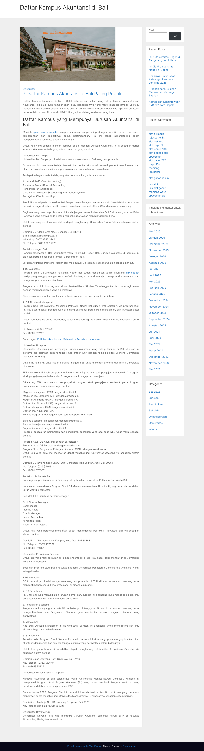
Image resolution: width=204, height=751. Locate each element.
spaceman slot (157, 195)
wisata (153, 429)
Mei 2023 (155, 369)
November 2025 (159, 250)
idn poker (154, 171)
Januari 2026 (157, 237)
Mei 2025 (154, 281)
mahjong (154, 168)
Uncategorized (158, 416)
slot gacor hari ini (159, 178)
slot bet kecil (156, 141)
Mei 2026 (155, 231)
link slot (153, 184)
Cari (151, 30)
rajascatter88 (157, 137)
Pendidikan (156, 404)
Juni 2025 (155, 275)
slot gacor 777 (157, 160)
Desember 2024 (159, 300)
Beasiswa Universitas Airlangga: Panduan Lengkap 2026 (162, 79)
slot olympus (156, 133)
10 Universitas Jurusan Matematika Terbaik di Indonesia (68, 339)
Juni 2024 (155, 337)
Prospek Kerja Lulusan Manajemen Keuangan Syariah (162, 92)
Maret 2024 (156, 350)
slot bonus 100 (158, 149)
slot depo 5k (156, 145)
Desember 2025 (159, 243)
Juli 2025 (154, 269)
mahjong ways (157, 191)
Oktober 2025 (157, 256)
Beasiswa (155, 391)
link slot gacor (157, 188)
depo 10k (154, 164)
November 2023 (159, 363)
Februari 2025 (157, 287)
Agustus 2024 (157, 325)
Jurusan (154, 397)
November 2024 (159, 306)
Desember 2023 (159, 356)
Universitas (29, 88)
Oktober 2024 (157, 312)
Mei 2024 (155, 344)
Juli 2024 (154, 331)
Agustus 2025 (157, 262)
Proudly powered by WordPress (84, 746)
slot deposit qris (158, 152)
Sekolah (154, 410)
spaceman (155, 156)
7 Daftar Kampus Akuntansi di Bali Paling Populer (73, 93)
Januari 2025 (157, 294)
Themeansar (129, 746)
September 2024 (159, 319)
